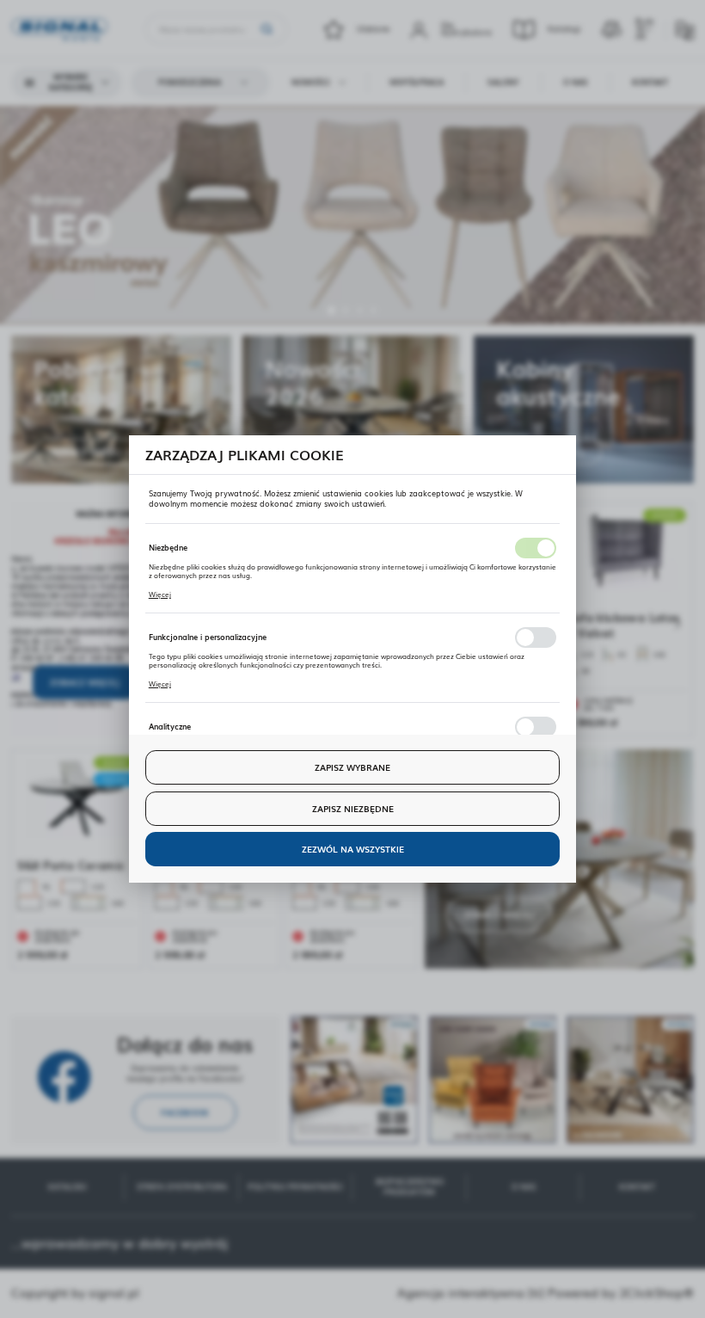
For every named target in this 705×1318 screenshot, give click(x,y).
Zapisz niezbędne (353, 808)
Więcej (160, 594)
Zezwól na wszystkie (353, 848)
